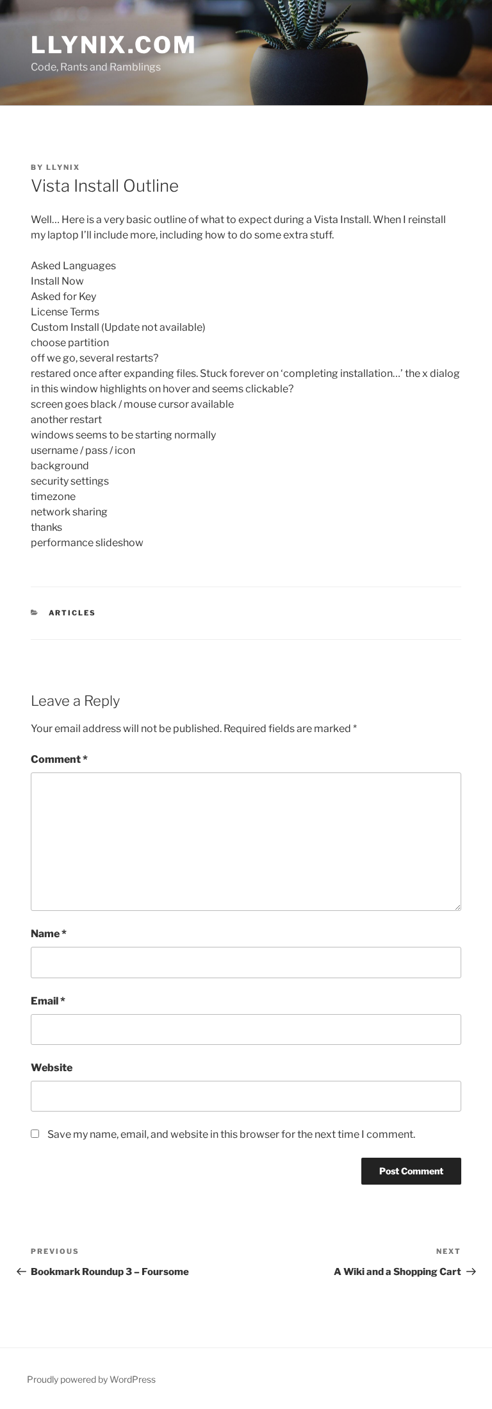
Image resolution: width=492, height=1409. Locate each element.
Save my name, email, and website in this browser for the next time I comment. (231, 1134)
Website (51, 1068)
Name (49, 934)
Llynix (63, 167)
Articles (73, 612)
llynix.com (114, 45)
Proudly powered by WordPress (91, 1379)
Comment (59, 759)
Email (48, 1001)
